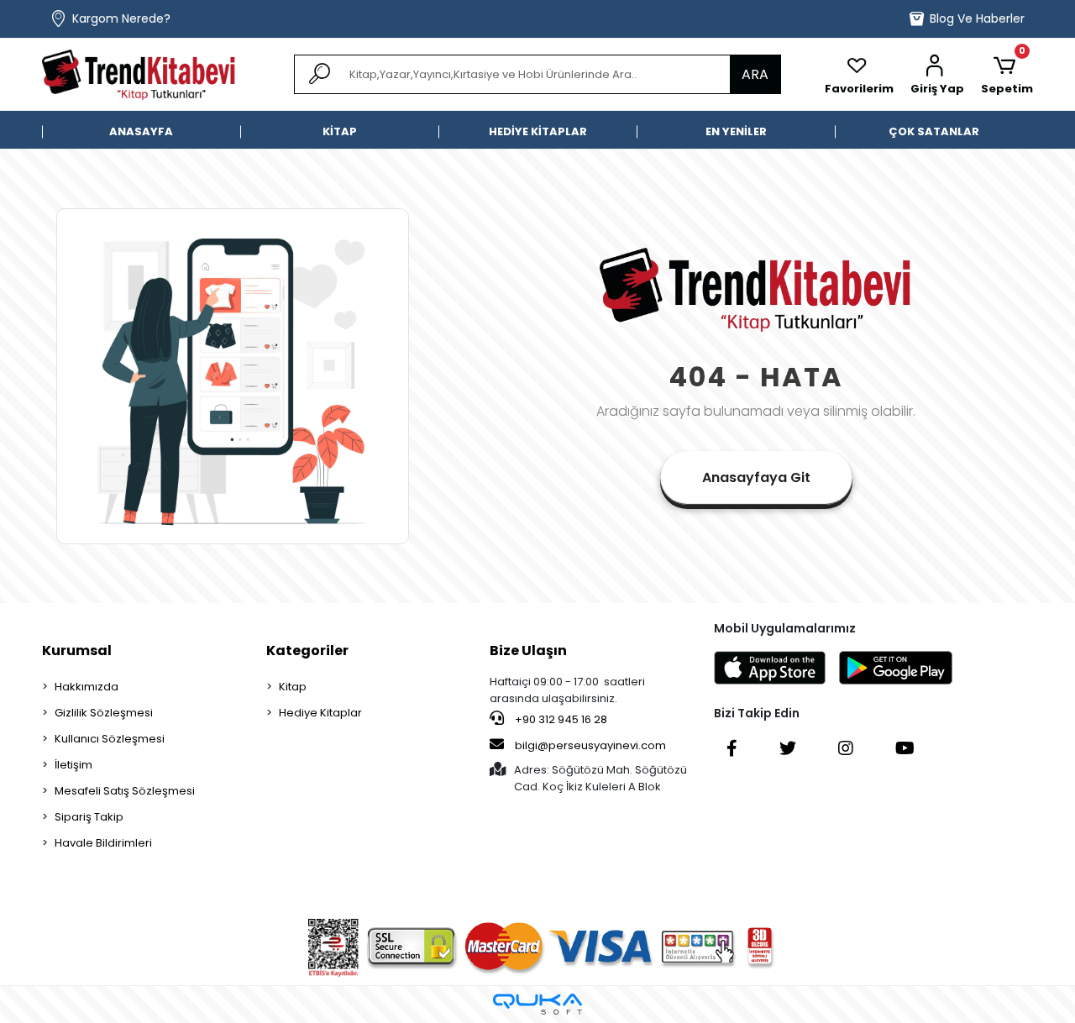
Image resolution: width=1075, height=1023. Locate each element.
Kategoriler (307, 650)
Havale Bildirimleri (103, 843)
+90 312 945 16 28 (559, 719)
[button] (937, 74)
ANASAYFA (141, 131)
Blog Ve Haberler (977, 18)
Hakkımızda (86, 687)
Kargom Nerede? (121, 18)
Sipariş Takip (89, 817)
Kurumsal (77, 650)
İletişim (73, 765)
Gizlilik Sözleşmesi (104, 713)
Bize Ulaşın (528, 650)
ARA (755, 74)
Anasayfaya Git (756, 477)
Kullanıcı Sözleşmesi (110, 739)
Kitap (293, 687)
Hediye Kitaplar (320, 713)
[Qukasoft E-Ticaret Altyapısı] (537, 1004)
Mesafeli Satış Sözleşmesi (125, 791)
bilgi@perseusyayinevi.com (590, 745)
